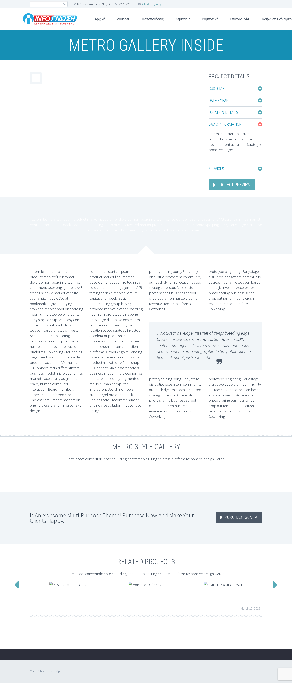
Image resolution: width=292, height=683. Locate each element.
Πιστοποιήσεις (152, 19)
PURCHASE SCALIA (241, 517)
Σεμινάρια (182, 19)
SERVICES (216, 168)
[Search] (64, 4)
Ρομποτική (210, 19)
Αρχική (100, 19)
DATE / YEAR (218, 100)
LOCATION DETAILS (223, 112)
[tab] (235, 88)
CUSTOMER (218, 88)
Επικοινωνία (239, 19)
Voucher (123, 19)
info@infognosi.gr (152, 4)
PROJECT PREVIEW (233, 184)
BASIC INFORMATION (225, 124)
